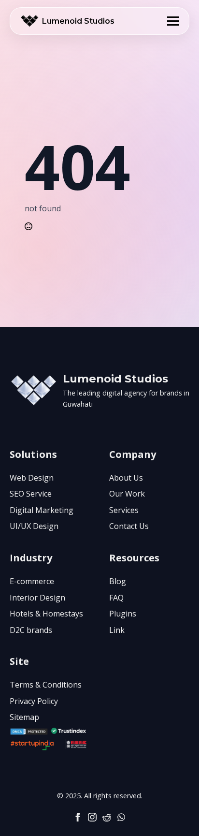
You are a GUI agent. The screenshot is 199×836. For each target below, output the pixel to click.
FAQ (116, 597)
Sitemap (24, 717)
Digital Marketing (41, 510)
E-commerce (32, 581)
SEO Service (31, 493)
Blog (117, 581)
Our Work (127, 493)
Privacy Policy (34, 701)
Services (124, 510)
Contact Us (129, 526)
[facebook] (77, 817)
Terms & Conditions (46, 684)
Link (117, 630)
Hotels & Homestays (46, 613)
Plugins (122, 613)
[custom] (106, 817)
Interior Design (37, 597)
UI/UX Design (34, 526)
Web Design (32, 477)
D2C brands (31, 630)
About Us (126, 477)
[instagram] (92, 817)
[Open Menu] (173, 21)
